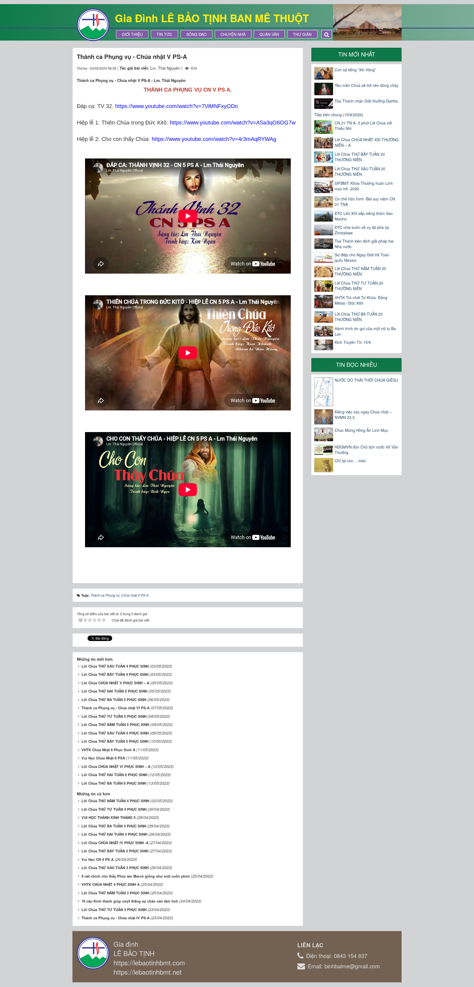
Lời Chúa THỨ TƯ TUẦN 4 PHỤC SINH (113, 809)
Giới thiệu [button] (132, 34)
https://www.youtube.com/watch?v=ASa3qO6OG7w (232, 123)
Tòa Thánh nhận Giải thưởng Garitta (366, 101)
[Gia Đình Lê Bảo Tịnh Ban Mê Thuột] (93, 24)
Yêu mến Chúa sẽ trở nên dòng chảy (366, 85)
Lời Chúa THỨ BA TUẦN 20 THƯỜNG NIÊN (359, 316)
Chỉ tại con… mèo (350, 460)
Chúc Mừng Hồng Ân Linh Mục (361, 430)
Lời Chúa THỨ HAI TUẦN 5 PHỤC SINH (114, 691)
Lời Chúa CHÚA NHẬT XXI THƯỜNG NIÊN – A (367, 142)
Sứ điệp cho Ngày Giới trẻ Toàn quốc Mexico (362, 257)
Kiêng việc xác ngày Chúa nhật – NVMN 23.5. (363, 414)
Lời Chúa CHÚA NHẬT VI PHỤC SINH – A (115, 766)
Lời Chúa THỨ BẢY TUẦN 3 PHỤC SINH (114, 850)
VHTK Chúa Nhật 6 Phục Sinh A (108, 749)
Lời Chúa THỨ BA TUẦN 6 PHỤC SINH (113, 783)
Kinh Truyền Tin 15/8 (353, 342)
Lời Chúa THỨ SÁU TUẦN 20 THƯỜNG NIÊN (360, 171)
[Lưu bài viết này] (294, 68)
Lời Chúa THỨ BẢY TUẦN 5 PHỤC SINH (114, 741)
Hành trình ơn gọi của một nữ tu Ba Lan (365, 331)
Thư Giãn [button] (302, 34)
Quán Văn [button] (269, 34)
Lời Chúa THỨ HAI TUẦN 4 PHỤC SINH (114, 834)
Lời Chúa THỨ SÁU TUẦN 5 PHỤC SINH (115, 733)
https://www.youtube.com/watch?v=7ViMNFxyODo (176, 106)
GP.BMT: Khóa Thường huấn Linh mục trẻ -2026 (364, 185)
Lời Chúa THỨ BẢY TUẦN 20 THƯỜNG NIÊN (360, 156)
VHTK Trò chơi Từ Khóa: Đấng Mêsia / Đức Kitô (361, 300)
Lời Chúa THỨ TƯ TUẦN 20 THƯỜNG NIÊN (359, 285)
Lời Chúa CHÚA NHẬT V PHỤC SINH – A (115, 682)
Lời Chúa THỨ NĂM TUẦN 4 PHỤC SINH (115, 800)
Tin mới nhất (356, 54)
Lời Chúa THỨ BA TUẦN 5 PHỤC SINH (113, 699)
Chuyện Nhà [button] (233, 34)
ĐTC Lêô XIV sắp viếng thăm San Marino (364, 216)
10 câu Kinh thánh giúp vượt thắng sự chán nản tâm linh (129, 901)
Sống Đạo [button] (196, 34)
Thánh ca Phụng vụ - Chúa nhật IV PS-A (115, 917)
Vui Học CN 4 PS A (97, 859)
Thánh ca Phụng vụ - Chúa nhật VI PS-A (115, 707)
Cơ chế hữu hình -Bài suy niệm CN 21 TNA (365, 201)
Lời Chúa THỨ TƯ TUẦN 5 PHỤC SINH (113, 716)
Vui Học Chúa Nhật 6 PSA (103, 758)
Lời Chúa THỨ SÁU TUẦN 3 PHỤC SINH (115, 867)
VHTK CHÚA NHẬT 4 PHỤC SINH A (110, 884)
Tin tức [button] (164, 34)
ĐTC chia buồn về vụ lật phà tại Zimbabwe (362, 230)
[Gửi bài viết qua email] (274, 68)
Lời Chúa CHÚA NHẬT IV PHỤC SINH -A (114, 842)
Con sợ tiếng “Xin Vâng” (355, 69)
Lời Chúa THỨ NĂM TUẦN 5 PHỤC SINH (115, 724)
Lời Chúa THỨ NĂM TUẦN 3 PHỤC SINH (115, 892)
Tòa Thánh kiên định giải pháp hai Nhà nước (364, 243)
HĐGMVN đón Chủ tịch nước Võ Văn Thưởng (366, 449)
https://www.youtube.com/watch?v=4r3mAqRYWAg (214, 139)
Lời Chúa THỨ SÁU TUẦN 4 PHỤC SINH (115, 666)
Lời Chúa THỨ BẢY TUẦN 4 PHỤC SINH (114, 674)
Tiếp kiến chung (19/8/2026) (338, 114)
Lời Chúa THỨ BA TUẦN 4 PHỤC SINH (113, 826)
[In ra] (285, 68)
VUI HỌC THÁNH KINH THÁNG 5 (108, 817)
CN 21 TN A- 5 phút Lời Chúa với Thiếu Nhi (363, 125)
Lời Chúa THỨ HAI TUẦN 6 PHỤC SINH (114, 774)
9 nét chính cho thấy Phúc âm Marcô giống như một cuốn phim (135, 876)
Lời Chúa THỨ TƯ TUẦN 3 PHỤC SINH (113, 909)
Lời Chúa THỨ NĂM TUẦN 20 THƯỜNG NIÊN (360, 271)
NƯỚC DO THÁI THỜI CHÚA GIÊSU (366, 380)
